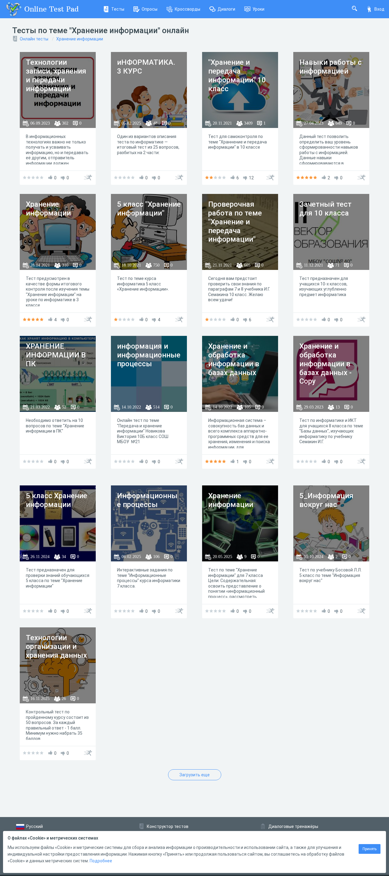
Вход (379, 9)
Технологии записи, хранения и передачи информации (56, 75)
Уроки (258, 9)
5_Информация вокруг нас (326, 500)
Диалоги (226, 9)
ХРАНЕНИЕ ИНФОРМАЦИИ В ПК (56, 355)
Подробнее (101, 860)
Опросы (149, 9)
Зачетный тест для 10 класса (325, 208)
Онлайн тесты (34, 38)
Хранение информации (79, 38)
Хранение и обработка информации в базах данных (233, 359)
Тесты (117, 9)
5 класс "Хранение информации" (149, 208)
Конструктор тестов (167, 826)
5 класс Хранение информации (56, 500)
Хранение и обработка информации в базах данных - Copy (325, 363)
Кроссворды (187, 9)
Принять (370, 849)
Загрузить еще (194, 774)
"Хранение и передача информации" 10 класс (237, 75)
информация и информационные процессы (149, 355)
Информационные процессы (147, 500)
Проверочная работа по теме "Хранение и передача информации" (235, 221)
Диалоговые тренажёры (293, 826)
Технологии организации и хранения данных (56, 646)
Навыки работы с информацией (330, 66)
